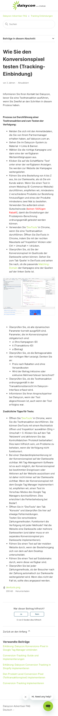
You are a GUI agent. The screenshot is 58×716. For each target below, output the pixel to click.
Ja (21, 614)
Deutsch (8, 709)
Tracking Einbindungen (42, 16)
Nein (37, 614)
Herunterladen (22, 591)
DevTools (32, 227)
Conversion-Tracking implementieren (23, 683)
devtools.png (13, 587)
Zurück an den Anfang (15, 631)
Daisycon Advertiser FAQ (15, 16)
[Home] (29, 5)
